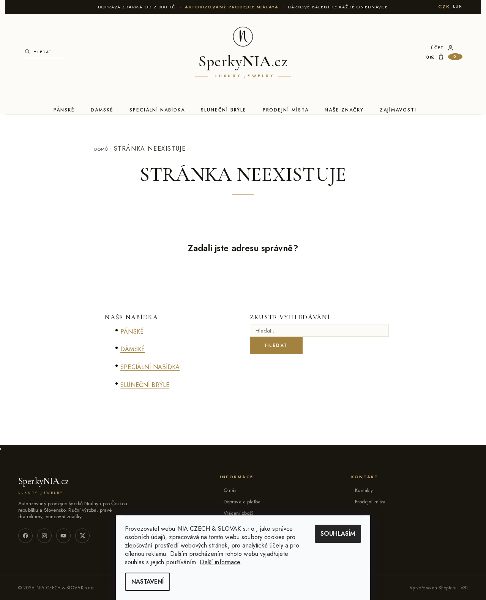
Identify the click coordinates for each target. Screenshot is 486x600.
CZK (444, 6)
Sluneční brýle (223, 110)
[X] (82, 535)
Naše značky (344, 110)
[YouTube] (63, 535)
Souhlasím (337, 533)
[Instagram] (44, 535)
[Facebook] (25, 535)
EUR (457, 6)
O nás (230, 490)
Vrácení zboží (238, 513)
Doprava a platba (242, 501)
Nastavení (147, 581)
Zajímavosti (398, 110)
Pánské (64, 110)
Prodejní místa (286, 110)
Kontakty (364, 490)
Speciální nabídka (157, 110)
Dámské (102, 110)
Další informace (220, 562)
